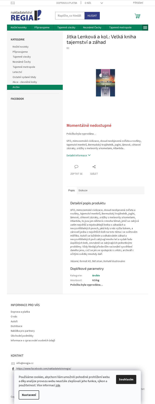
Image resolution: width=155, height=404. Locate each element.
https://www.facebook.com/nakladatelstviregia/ (43, 369)
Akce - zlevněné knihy (25, 82)
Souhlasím (126, 379)
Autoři (14, 321)
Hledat (92, 15)
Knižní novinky (21, 47)
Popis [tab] (71, 190)
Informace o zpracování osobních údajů (33, 340)
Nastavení (29, 395)
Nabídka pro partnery (23, 331)
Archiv (16, 87)
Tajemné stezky (22, 57)
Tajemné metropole (24, 67)
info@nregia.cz (24, 363)
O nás (88, 3)
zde (58, 385)
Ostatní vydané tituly (24, 77)
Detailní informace (77, 155)
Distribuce (16, 326)
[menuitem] (18, 28)
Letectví (17, 72)
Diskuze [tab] (83, 190)
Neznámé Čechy (22, 62)
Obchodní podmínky (22, 336)
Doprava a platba (67, 3)
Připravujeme (20, 52)
